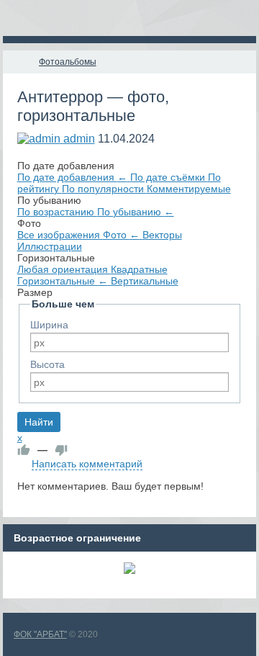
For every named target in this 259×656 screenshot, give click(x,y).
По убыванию (135, 211)
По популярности (104, 188)
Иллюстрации (49, 246)
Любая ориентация (64, 269)
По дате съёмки (169, 177)
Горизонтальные (62, 281)
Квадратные (139, 269)
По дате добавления (72, 177)
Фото (121, 235)
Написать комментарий (87, 463)
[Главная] (16, 61)
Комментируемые (189, 188)
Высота (47, 364)
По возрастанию (57, 211)
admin (79, 138)
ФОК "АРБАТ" (40, 634)
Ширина (49, 325)
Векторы (162, 235)
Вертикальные (144, 281)
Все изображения (60, 235)
